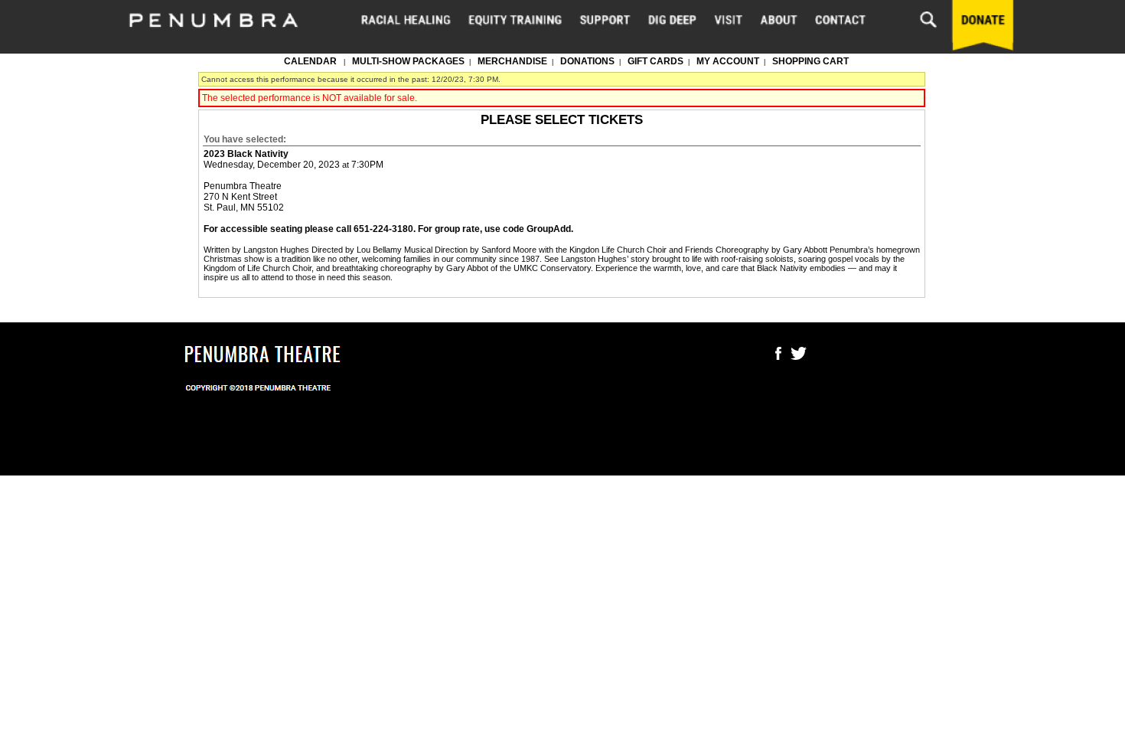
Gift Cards (655, 61)
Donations (587, 61)
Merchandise (512, 61)
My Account (726, 61)
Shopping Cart (810, 61)
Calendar (310, 61)
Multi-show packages (408, 61)
